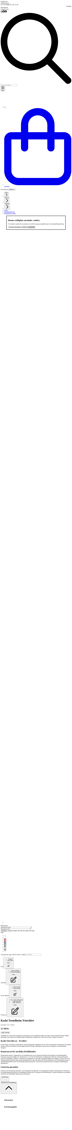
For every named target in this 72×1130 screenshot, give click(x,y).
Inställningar (25, 227)
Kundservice (4, 1)
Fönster (7, 198)
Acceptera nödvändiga (14, 227)
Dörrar (6, 192)
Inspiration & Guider (10, 213)
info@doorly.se (5, 3)
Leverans (29, 1103)
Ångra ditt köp (22, 1103)
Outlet (6, 210)
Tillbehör (7, 204)
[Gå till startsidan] (36, 104)
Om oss (12, 1103)
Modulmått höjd (5, 929)
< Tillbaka (10, 189)
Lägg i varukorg (5, 1032)
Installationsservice (9, 212)
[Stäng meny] (14, 189)
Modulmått (7, 1103)
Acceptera (31, 227)
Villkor (16, 1103)
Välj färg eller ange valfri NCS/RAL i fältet (13, 954)
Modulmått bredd (5, 927)
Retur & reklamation (37, 1103)
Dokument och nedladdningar (8, 1082)
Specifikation (5, 1077)
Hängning (3, 930)
